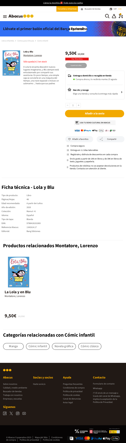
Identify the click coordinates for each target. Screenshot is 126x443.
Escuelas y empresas (67, 8)
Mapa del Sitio (41, 437)
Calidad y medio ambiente (15, 387)
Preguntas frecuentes (73, 384)
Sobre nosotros (10, 384)
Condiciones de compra (74, 387)
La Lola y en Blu (18, 292)
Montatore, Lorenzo (32, 55)
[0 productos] (121, 17)
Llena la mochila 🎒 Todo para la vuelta (63, 2)
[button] (114, 16)
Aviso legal (68, 402)
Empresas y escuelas (12, 398)
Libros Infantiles (8, 41)
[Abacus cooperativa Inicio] (21, 18)
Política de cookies (71, 395)
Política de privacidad (73, 391)
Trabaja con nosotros (12, 395)
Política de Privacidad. (103, 402)
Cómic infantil (42, 41)
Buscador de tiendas (12, 391)
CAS (119, 9)
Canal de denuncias (72, 398)
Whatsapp (97, 388)
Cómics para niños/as (25, 41)
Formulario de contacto (104, 383)
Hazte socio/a (39, 384)
